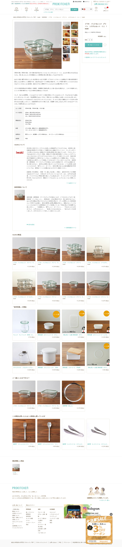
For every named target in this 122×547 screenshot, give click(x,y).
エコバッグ (52, 512)
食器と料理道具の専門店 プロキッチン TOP (24, 17)
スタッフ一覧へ (105, 500)
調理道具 (28, 514)
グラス (39, 522)
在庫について (15, 519)
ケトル (27, 520)
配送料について (90, 57)
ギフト (96, 10)
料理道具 (16, 10)
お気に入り (105, 9)
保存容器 (44, 17)
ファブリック (53, 516)
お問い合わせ (53, 542)
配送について (15, 511)
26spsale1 (104, 541)
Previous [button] (17, 45)
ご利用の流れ (15, 509)
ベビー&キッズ (42, 532)
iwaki (39, 17)
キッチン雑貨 (29, 518)
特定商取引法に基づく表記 (80, 542)
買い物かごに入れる (93, 45)
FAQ (60, 542)
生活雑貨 (36, 10)
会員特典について (17, 525)
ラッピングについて (101, 57)
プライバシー (67, 542)
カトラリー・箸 (42, 524)
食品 (51, 522)
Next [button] (59, 45)
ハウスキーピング (54, 514)
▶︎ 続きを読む (31, 224)
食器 (26, 10)
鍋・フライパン (30, 512)
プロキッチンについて (41, 542)
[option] (38, 45)
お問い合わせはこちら (101, 4)
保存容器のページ (71, 227)
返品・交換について (17, 517)
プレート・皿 (41, 512)
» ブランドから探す (48, 12)
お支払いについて (17, 513)
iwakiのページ (72, 183)
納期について (15, 515)
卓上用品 (40, 526)
